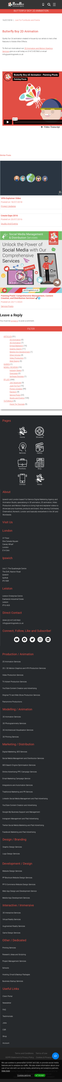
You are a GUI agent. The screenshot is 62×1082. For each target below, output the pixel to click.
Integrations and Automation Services (17, 785)
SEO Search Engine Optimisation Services (19, 765)
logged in (14, 321)
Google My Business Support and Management (21, 812)
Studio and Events (32, 20)
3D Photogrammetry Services (14, 723)
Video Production (16, 358)
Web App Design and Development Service (19, 891)
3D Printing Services (11, 737)
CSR (4, 1030)
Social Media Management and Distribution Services (23, 758)
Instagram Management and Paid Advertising (20, 819)
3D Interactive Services (12, 913)
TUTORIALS (8, 401)
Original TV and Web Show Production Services (21, 695)
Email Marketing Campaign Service (16, 779)
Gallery (39, 453)
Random (13, 392)
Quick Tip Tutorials (17, 404)
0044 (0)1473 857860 (11, 620)
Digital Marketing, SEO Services (14, 752)
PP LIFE (7, 380)
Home (22, 437)
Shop (5, 1036)
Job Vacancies (15, 383)
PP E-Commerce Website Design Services (18, 884)
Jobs (5, 1023)
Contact (22, 484)
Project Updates (8, 206)
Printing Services (9, 948)
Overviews (14, 373)
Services (22, 453)
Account (6, 1043)
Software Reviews (17, 376)
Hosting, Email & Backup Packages (16, 975)
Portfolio (22, 469)
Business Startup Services (12, 981)
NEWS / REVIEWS (11, 367)
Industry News (15, 370)
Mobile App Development (20, 352)
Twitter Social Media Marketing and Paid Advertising (23, 825)
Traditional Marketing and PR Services (17, 792)
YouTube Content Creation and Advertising (19, 688)
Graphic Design (16, 349)
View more (6, 1071)
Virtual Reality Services (12, 919)
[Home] (22, 431)
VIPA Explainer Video (11, 198)
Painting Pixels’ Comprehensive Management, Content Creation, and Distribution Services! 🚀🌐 (27, 297)
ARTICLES (8, 337)
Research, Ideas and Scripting (14, 954)
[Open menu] (49, 4)
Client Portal (7, 996)
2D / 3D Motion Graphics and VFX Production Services (24, 668)
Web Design (14, 361)
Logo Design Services (11, 854)
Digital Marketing (16, 346)
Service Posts (7, 306)
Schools (5, 968)
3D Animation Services (12, 717)
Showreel (39, 437)
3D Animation (15, 343)
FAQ (4, 1010)
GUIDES (7, 364)
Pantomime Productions (12, 702)
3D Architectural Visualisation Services (18, 730)
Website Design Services (12, 871)
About (39, 484)
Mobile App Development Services (16, 898)
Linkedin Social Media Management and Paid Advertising (25, 799)
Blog (39, 469)
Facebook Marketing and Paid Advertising (19, 832)
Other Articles (15, 355)
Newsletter (7, 1003)
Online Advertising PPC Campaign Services (19, 772)
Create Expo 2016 (9, 215)
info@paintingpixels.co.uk (13, 623)
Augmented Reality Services (14, 926)
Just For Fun (20, 20)
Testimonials (8, 1016)
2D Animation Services (11, 662)
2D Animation (15, 340)
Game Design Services (11, 933)
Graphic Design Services (12, 847)
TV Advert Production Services (14, 682)
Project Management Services (14, 961)
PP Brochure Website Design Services (17, 878)
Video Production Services (12, 675)
